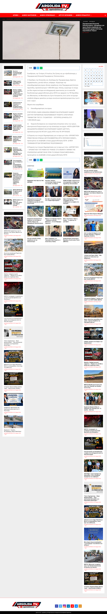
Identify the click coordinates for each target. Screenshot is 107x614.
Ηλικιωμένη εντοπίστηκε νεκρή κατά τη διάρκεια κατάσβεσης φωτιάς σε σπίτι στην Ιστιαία (35, 201)
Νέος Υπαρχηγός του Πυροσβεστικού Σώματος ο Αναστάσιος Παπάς (52, 240)
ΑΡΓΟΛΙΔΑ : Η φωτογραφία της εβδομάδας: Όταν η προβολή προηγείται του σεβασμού (92, 475)
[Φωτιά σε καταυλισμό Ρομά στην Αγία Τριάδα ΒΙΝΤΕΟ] (8, 73)
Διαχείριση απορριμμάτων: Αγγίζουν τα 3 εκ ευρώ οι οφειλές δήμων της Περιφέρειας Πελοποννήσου (35, 221)
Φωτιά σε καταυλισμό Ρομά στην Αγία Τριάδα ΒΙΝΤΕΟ (12, 253)
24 (91, 81)
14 (101, 75)
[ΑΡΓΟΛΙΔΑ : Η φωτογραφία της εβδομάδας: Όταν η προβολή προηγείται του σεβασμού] (93, 465)
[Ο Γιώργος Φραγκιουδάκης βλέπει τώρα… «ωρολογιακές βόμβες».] (13, 378)
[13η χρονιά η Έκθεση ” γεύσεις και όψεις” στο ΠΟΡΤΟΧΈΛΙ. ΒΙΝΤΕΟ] (93, 290)
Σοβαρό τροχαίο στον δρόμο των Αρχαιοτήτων (17, 82)
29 (85, 84)
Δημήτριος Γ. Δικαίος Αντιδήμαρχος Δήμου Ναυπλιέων (12, 430)
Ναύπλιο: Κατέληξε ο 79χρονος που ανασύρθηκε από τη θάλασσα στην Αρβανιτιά (18, 116)
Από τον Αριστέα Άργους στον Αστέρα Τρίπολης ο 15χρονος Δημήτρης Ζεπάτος (92, 234)
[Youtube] (72, 606)
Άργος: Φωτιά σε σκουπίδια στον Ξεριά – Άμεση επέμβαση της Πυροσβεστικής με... (93, 321)
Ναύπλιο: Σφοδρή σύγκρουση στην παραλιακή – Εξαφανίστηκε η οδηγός (17, 139)
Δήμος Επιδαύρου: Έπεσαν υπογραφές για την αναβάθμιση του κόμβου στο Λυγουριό (71, 201)
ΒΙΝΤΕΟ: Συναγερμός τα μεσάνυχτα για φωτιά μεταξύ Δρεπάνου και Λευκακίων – (13, 298)
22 (85, 81)
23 (88, 81)
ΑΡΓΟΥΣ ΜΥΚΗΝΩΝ (80, 1)
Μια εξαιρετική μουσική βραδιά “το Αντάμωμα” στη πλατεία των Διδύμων (93, 543)
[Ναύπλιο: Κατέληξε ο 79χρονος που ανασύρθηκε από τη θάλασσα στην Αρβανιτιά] (8, 115)
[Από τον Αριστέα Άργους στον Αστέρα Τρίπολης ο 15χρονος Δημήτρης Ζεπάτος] (93, 225)
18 (93, 78)
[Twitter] (60, 606)
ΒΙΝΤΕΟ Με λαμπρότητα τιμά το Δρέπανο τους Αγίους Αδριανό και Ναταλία (13, 232)
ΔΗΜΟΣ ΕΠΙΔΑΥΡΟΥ (89, 1)
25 (93, 81)
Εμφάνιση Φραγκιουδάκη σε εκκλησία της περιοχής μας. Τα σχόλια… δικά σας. (92, 408)
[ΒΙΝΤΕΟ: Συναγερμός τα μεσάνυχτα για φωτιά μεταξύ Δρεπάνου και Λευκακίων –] (13, 288)
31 (91, 84)
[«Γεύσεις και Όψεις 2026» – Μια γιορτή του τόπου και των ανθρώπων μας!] (93, 247)
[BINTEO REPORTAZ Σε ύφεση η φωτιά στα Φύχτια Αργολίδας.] (8, 191)
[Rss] (80, 606)
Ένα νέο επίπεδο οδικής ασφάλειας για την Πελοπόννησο (34, 240)
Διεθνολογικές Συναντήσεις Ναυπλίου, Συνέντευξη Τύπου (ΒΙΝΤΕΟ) (71, 240)
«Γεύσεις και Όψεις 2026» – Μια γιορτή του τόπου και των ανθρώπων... (92, 257)
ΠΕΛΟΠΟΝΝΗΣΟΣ (92, 21)
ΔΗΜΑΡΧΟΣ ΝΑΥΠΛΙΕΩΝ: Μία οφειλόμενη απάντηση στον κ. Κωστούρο (12, 409)
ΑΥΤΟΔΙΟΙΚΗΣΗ (85, 21)
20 (99, 78)
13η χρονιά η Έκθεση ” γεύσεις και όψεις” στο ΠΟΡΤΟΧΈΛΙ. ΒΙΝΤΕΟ (93, 299)
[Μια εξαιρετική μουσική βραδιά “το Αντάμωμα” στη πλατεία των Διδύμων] (93, 534)
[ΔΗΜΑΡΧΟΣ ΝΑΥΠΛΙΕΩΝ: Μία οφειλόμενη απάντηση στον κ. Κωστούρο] (13, 399)
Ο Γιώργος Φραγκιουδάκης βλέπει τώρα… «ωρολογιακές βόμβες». (13, 387)
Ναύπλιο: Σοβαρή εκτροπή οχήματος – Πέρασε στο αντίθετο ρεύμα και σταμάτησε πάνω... (13, 275)
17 (91, 78)
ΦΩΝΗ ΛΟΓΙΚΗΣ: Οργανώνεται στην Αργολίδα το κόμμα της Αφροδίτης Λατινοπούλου (71, 182)
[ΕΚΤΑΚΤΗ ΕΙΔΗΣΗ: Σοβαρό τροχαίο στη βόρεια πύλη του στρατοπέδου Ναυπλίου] (8, 127)
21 (101, 78)
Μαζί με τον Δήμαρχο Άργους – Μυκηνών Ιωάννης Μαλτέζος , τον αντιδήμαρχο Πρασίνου (53, 221)
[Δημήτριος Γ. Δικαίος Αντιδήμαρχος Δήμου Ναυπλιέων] (13, 422)
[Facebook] (56, 606)
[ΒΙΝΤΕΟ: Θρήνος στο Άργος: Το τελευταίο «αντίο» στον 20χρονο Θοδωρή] (8, 201)
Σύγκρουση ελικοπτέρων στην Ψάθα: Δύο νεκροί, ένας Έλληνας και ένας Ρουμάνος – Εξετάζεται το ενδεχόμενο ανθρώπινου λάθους (17, 178)
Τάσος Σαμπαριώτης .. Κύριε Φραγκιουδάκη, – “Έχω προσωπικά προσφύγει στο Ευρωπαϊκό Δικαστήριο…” (13, 343)
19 (96, 78)
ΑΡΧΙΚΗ (54, 1)
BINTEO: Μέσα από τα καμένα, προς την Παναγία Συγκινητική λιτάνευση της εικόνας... (92, 566)
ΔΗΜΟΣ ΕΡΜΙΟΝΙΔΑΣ (71, 1)
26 (96, 81)
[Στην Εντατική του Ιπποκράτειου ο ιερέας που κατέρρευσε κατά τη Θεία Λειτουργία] (8, 104)
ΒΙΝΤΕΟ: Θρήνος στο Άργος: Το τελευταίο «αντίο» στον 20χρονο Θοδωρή (18, 202)
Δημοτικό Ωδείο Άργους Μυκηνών (93, 213)
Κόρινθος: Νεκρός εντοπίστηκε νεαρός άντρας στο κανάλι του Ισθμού (53, 182)
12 (96, 75)
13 (99, 75)
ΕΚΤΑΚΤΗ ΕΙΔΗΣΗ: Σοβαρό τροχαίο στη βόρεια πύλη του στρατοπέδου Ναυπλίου (18, 128)
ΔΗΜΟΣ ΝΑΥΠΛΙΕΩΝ (62, 1)
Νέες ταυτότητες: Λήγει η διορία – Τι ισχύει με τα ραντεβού (70, 220)
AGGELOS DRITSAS (9, 235)
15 (85, 78)
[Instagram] (64, 606)
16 (88, 78)
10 (91, 75)
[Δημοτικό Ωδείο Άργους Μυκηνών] (93, 205)
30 (88, 84)
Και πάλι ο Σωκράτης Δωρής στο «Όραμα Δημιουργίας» (53, 199)
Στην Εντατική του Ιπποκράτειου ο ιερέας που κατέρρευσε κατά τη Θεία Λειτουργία (17, 105)
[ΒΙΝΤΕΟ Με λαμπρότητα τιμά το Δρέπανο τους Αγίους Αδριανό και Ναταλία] (13, 222)
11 (93, 75)
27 (99, 81)
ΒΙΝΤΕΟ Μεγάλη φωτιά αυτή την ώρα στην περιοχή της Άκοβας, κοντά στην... (93, 386)
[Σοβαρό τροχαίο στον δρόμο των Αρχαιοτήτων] (8, 83)
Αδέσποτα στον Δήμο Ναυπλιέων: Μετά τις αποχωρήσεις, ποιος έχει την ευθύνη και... (13, 366)
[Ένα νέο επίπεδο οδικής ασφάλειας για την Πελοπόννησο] (93, 162)
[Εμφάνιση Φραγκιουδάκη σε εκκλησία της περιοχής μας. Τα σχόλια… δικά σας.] (93, 399)
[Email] (76, 606)
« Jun (85, 86)
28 (101, 81)
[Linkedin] (68, 606)
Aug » (88, 86)
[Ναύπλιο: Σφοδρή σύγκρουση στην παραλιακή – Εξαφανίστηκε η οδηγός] (8, 138)
